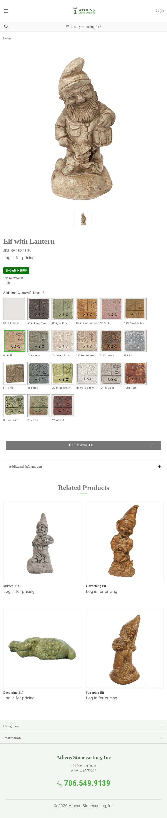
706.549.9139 (87, 783)
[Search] (4, 27)
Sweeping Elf (95, 692)
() (161, 11)
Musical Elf (11, 586)
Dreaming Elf (13, 692)
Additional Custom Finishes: (22, 293)
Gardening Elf (96, 586)
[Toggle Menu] (6, 11)
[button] (83, 466)
